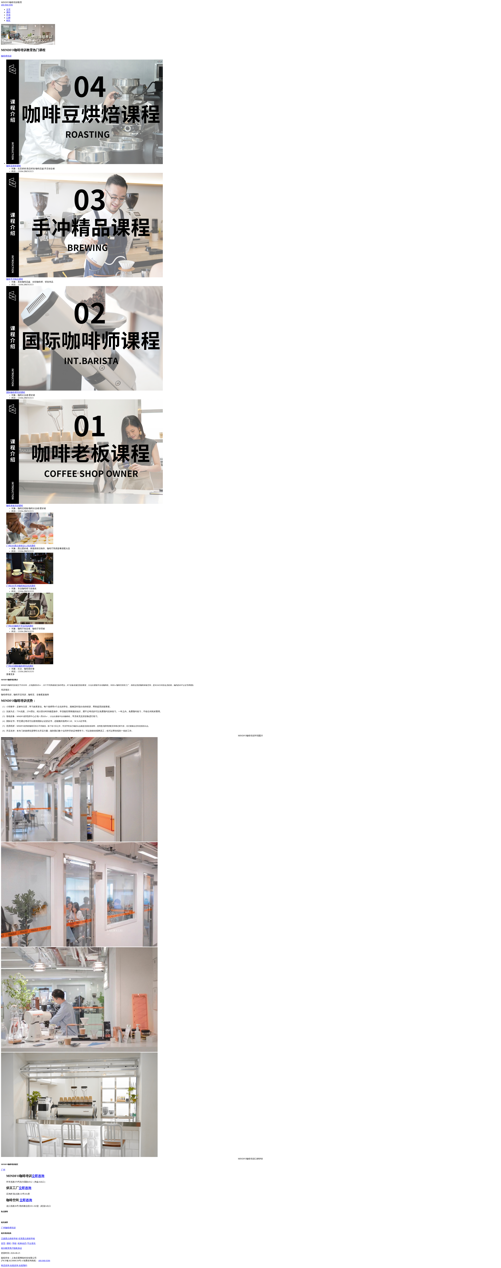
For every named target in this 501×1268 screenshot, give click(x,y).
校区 (8, 20)
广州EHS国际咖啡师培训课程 (19, 666)
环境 (8, 15)
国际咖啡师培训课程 (15, 392)
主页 (8, 9)
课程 (8, 12)
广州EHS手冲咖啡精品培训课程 (20, 586)
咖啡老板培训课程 (14, 505)
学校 (14, 1243)
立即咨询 (38, 1176)
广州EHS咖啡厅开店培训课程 (19, 626)
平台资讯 (31, 1243)
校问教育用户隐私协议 (11, 1248)
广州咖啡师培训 (8, 1228)
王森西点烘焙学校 (9, 1238)
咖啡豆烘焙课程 (13, 166)
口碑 (8, 18)
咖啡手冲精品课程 (14, 279)
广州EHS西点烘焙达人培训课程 (20, 546)
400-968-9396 (7, 5)
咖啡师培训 (6, 56)
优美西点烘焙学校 (26, 1238)
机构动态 (22, 1243)
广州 (3, 1170)
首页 (3, 1243)
